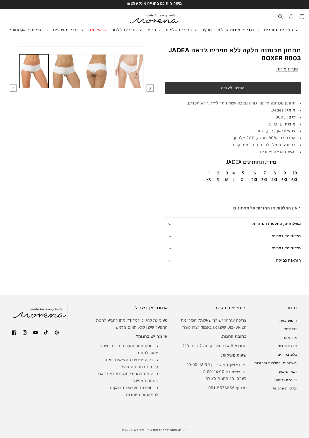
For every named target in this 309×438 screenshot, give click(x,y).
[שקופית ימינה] (150, 88)
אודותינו (290, 337)
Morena (139, 429)
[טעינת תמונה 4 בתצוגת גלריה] (129, 71)
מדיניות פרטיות (285, 388)
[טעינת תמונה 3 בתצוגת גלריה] (97, 71)
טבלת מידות (287, 69)
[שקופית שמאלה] (13, 88)
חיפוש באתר (287, 320)
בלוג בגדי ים (287, 354)
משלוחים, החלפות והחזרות (275, 363)
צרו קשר (190, 327)
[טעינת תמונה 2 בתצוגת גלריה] (65, 71)
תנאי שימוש (288, 371)
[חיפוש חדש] (280, 16)
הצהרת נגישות (285, 380)
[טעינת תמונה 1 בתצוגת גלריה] (34, 71)
